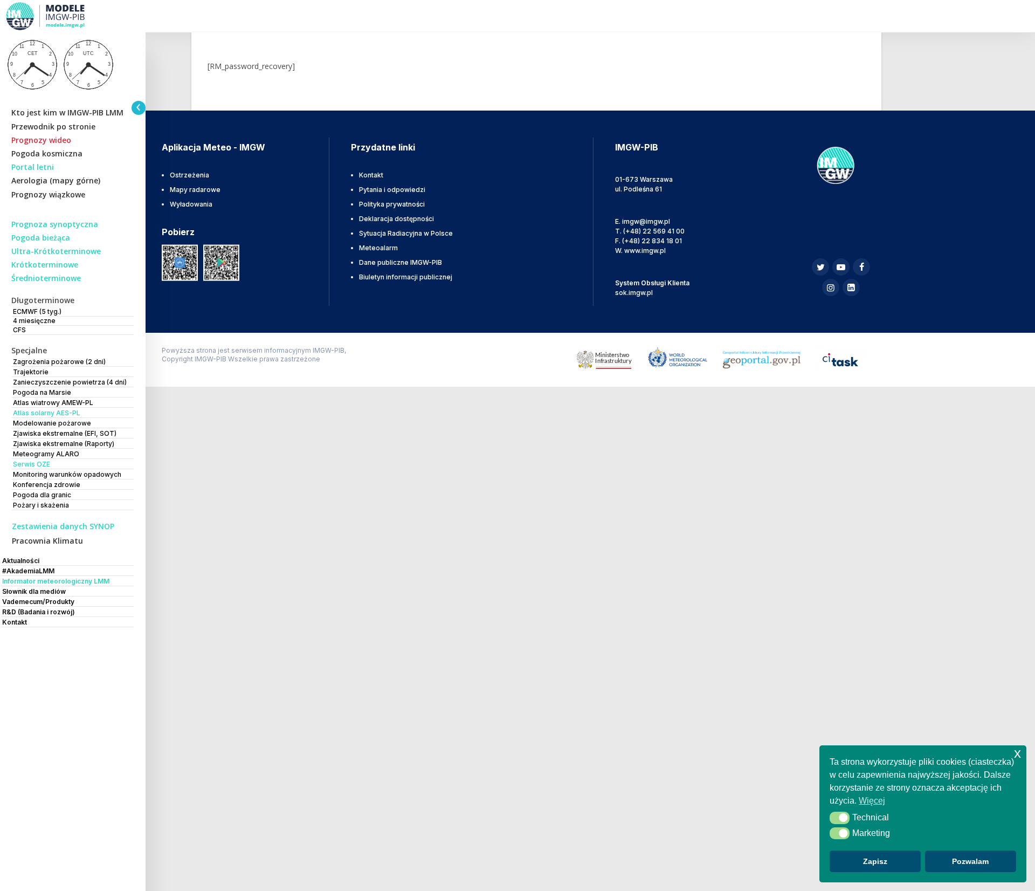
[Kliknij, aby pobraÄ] (180, 262)
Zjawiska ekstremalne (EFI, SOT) (64, 433)
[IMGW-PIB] (59, 16)
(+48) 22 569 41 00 (654, 231)
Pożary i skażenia (41, 505)
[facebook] (861, 267)
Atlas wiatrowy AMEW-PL (53, 403)
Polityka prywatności (392, 204)
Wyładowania (191, 204)
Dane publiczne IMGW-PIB (400, 262)
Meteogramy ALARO (46, 454)
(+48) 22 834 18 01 (652, 241)
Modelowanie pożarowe (52, 423)
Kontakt (371, 175)
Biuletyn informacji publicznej (405, 277)
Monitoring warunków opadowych (67, 474)
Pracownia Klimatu (47, 541)
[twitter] (820, 267)
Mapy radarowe (195, 190)
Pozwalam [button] (970, 861)
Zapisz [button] (875, 861)
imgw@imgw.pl (646, 221)
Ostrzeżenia (189, 175)
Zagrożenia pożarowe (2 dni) (59, 362)
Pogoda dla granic (42, 495)
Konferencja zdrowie (46, 485)
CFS (19, 330)
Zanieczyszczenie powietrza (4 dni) (70, 382)
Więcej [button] (872, 800)
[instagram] (830, 287)
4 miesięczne (34, 321)
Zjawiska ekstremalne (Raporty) (63, 444)
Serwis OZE (31, 464)
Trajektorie (31, 372)
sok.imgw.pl (634, 293)
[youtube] (841, 267)
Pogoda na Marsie (42, 392)
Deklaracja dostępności (396, 219)
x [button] (1017, 753)
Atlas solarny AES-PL (46, 413)
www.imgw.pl (645, 250)
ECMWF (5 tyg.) (37, 311)
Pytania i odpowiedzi (392, 190)
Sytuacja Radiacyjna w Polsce (406, 233)
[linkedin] (851, 287)
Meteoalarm (378, 248)
